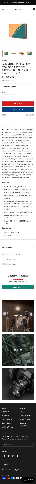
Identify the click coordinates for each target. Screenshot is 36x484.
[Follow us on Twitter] (9, 456)
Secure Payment (11, 264)
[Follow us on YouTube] (17, 456)
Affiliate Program (8, 427)
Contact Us (6, 416)
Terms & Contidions (24, 424)
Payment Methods (26, 416)
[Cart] (33, 10)
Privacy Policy (11, 259)
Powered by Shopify (15, 470)
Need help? (30, 115)
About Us (5, 412)
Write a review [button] (18, 287)
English (6, 464)
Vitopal (4, 60)
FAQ (21, 412)
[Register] (31, 444)
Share (4, 115)
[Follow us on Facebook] (4, 456)
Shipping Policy (7, 242)
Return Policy (7, 247)
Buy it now (18, 109)
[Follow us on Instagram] (13, 456)
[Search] (7, 9)
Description (6, 126)
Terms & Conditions (13, 254)
